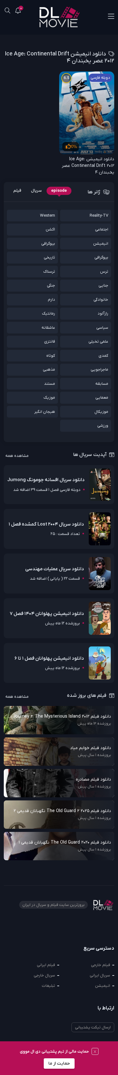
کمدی (103, 355)
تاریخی (49, 257)
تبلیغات (48, 985)
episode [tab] (59, 190)
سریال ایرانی (100, 975)
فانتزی (49, 341)
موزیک (49, 397)
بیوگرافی (48, 243)
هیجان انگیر (44, 411)
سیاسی (102, 327)
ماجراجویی (99, 369)
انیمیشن (100, 243)
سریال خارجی (44, 975)
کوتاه (50, 355)
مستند (49, 383)
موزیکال (101, 411)
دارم (51, 299)
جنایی (103, 285)
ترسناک (49, 271)
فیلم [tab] (17, 190)
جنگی (51, 285)
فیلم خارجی (100, 965)
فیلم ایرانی (46, 965)
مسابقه (101, 383)
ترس (104, 271)
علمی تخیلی (98, 341)
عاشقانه (48, 327)
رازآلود (103, 313)
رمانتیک (48, 313)
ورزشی (102, 425)
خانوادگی (100, 299)
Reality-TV (99, 215)
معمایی (101, 397)
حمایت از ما (59, 1063)
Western (47, 215)
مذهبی (49, 369)
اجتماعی (101, 229)
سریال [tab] (36, 190)
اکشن (50, 229)
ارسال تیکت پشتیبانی (93, 1027)
